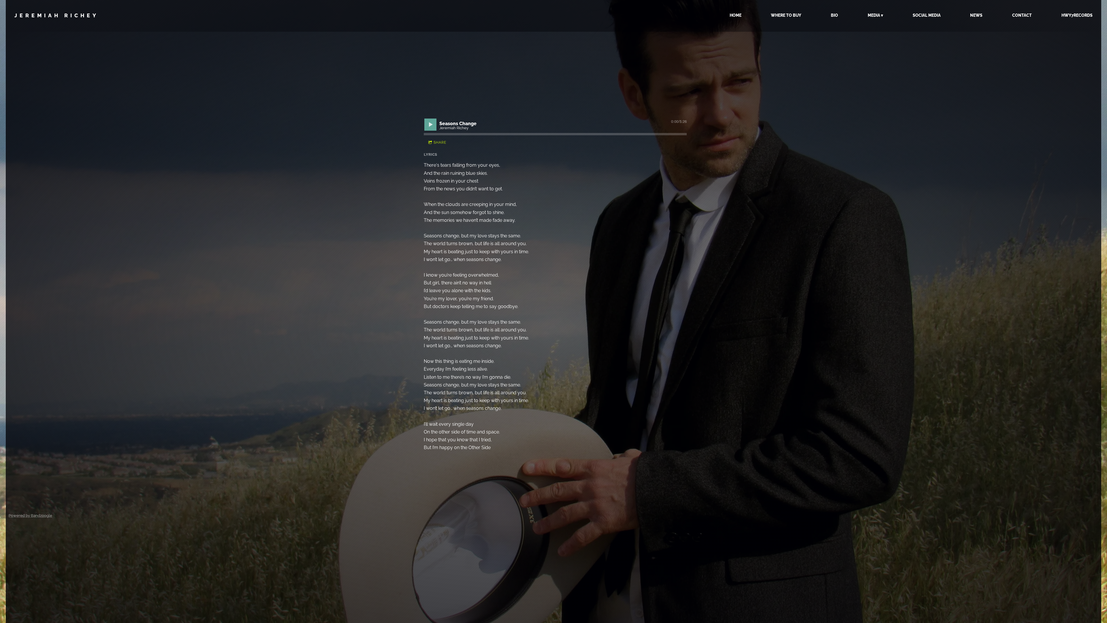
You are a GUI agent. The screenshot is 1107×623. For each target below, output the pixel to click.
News (976, 15)
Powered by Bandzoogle (30, 515)
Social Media (927, 15)
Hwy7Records (1077, 15)
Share (440, 142)
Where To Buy (786, 15)
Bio (834, 15)
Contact (1022, 15)
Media (874, 15)
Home (735, 15)
